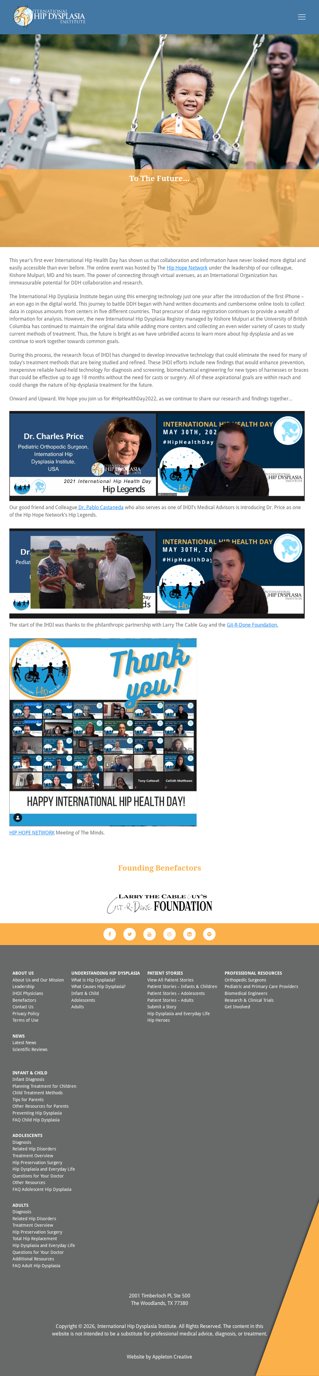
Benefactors (24, 1000)
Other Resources (28, 1182)
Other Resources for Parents (40, 1106)
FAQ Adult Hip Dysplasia (36, 1265)
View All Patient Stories (170, 980)
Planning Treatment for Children (44, 1086)
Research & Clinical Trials (249, 1000)
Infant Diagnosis (28, 1079)
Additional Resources (33, 1259)
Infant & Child (85, 993)
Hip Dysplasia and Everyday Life (178, 1013)
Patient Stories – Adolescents (176, 993)
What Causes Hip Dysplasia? (98, 986)
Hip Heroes (158, 1020)
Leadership (23, 986)
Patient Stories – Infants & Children (182, 986)
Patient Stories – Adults (170, 1000)
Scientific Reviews (29, 1049)
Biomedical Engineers (246, 993)
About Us (23, 973)
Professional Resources (253, 973)
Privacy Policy (25, 1013)
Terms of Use (25, 1020)
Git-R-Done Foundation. (252, 624)
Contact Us (22, 1007)
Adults (77, 1007)
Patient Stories (165, 973)
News (18, 1036)
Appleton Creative (172, 1356)
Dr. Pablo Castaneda (100, 507)
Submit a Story (161, 1007)
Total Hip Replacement (34, 1238)
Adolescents (83, 1000)
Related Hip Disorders (34, 1149)
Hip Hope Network (187, 267)
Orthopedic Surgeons (245, 980)
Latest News (24, 1042)
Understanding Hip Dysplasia (105, 973)
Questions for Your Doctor (38, 1176)
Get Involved (237, 1007)
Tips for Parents (28, 1099)
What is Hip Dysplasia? (93, 980)
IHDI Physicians (27, 993)
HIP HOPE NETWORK (32, 832)
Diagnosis (21, 1142)
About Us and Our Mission (38, 980)
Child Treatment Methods (37, 1093)
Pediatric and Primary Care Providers (261, 986)
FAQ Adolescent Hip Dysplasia (41, 1189)
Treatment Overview (32, 1156)
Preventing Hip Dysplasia (37, 1113)
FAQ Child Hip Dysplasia (36, 1120)
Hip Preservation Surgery (37, 1162)
